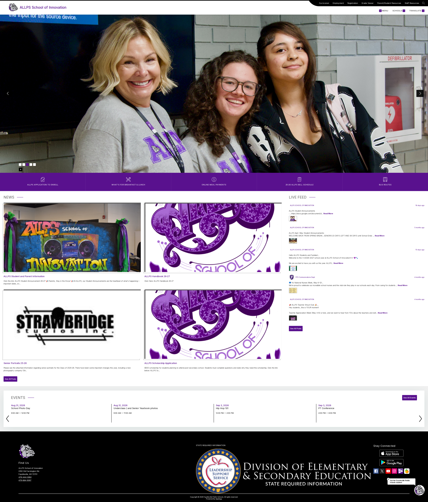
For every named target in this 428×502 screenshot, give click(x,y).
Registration (352, 3)
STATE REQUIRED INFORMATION (210, 445)
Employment (338, 3)
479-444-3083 (25, 477)
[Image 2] (23, 164)
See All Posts (10, 379)
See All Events (409, 398)
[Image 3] (27, 164)
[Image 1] (20, 164)
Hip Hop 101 (223, 408)
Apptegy (219, 499)
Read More (328, 213)
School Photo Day (21, 408)
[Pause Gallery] (20, 169)
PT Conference (327, 408)
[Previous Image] (8, 93)
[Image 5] (34, 164)
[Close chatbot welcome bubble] (388, 479)
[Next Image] (420, 93)
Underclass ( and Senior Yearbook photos (136, 408)
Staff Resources (412, 3)
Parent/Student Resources (389, 3)
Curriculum (324, 3)
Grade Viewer (368, 3)
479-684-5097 (25, 480)
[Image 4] (31, 164)
